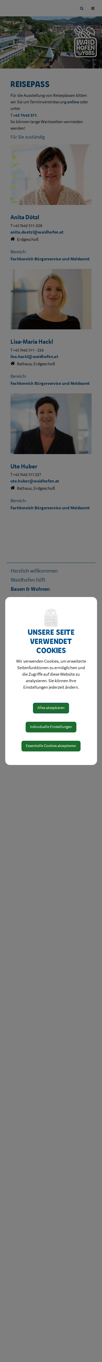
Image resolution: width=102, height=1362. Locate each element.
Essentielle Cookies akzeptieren (51, 745)
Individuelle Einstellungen (51, 726)
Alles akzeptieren (51, 707)
